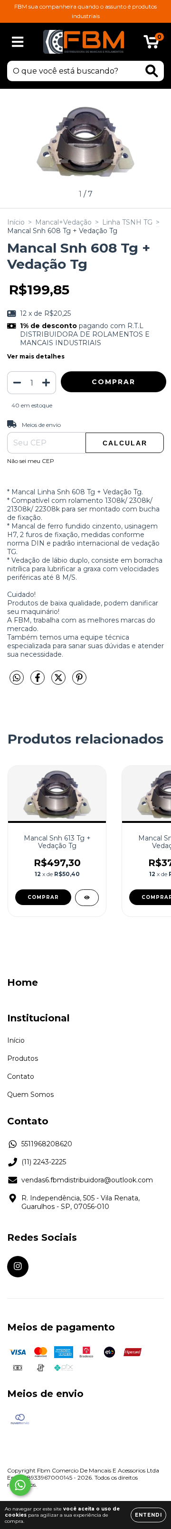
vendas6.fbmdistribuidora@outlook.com (87, 1180)
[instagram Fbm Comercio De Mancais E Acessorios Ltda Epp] (17, 1266)
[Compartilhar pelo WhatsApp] (17, 678)
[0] (151, 44)
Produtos (22, 1058)
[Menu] (17, 42)
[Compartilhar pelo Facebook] (38, 681)
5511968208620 (46, 1144)
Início (16, 222)
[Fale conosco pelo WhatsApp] (20, 1485)
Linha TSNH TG (127, 222)
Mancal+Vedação (63, 222)
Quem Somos (30, 1094)
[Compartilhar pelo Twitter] (59, 681)
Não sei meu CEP (30, 460)
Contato (20, 1076)
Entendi (148, 1515)
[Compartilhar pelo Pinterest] (79, 681)
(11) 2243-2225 (43, 1162)
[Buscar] (152, 71)
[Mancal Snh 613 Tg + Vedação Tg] (87, 897)
